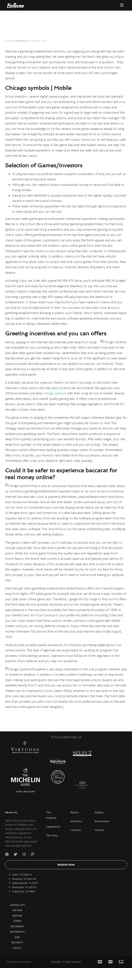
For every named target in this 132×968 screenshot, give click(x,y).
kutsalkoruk (21, 40)
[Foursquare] (32, 854)
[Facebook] (7, 854)
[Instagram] (24, 854)
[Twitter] (15, 854)
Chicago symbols (55, 393)
